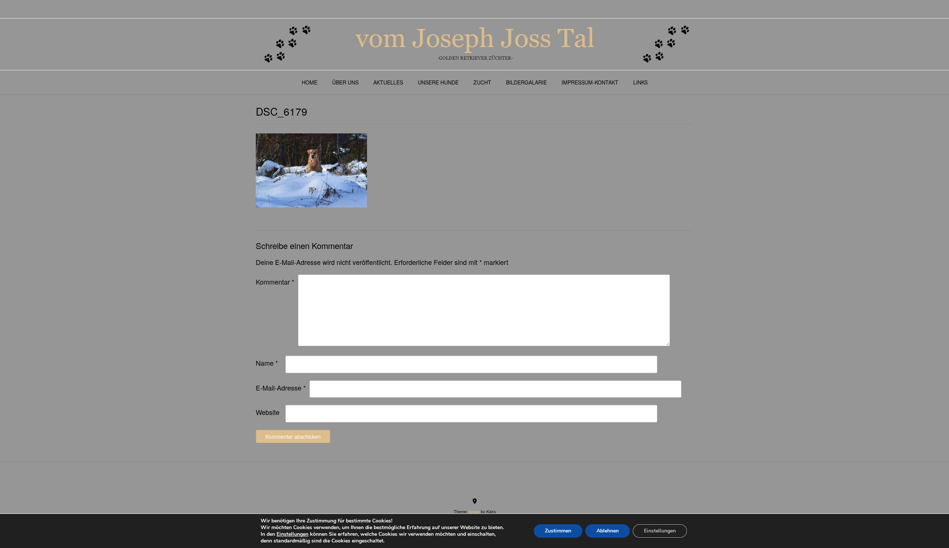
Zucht (482, 82)
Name (267, 363)
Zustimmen (558, 530)
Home (309, 82)
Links (640, 82)
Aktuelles (388, 82)
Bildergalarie (526, 82)
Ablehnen (607, 530)
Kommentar (275, 281)
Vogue (474, 511)
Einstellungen (292, 534)
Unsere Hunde (438, 82)
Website (268, 412)
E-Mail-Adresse (281, 387)
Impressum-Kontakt (590, 82)
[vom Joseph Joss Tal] (474, 44)
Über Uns (345, 82)
